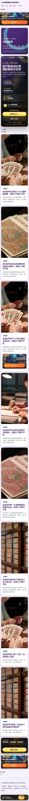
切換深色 (20, 5)
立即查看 (21, 797)
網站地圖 (23, 786)
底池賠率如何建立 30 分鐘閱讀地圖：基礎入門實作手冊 (14, 192)
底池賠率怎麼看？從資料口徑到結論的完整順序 (14, 725)
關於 (14, 6)
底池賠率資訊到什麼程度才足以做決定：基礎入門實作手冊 (14, 581)
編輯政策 (10, 786)
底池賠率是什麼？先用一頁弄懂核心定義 (14, 655)
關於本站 (16, 786)
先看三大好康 (14, 119)
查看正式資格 (14, 749)
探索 (3, 6)
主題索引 (4, 786)
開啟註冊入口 (14, 114)
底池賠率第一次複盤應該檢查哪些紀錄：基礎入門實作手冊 (14, 507)
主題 (6, 6)
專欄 (10, 6)
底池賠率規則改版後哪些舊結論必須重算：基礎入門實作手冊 (14, 266)
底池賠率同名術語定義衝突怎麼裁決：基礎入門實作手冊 (14, 432)
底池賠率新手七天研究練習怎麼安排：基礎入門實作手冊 (14, 341)
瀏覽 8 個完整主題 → (8, 51)
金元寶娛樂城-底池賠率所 (10, 2)
